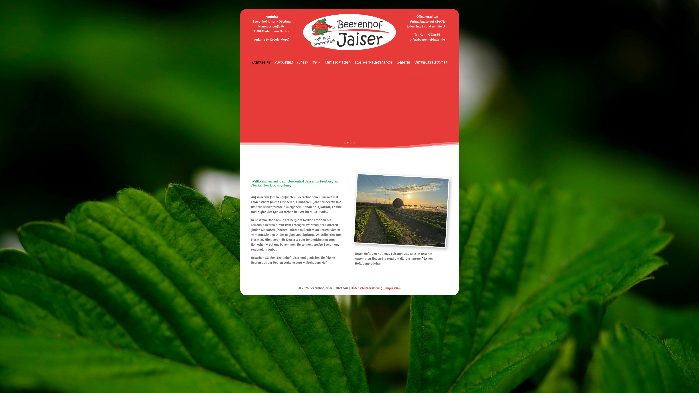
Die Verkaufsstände (374, 63)
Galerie (403, 63)
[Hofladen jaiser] (399, 243)
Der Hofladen (338, 63)
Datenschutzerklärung (366, 288)
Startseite (261, 63)
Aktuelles (284, 63)
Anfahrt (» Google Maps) (271, 39)
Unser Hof (307, 63)
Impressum (393, 288)
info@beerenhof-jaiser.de (427, 39)
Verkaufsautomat (430, 63)
